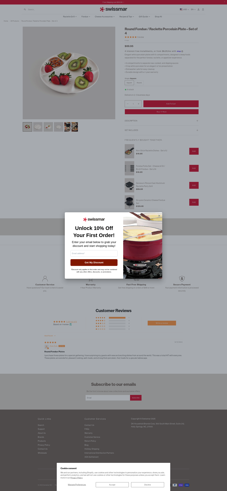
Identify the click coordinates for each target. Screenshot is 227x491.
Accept (112, 485)
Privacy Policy (76, 478)
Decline (147, 485)
